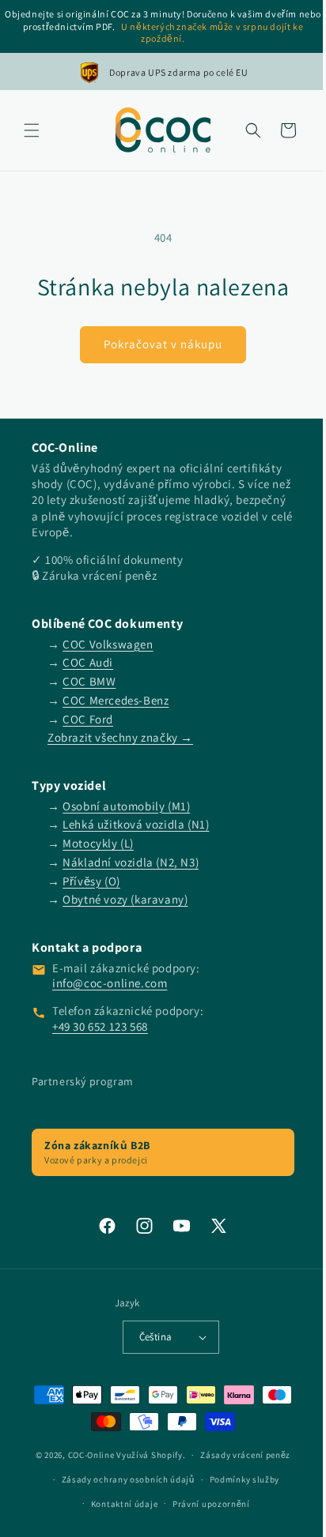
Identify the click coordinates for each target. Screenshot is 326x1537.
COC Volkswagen (108, 644)
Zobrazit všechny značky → (120, 737)
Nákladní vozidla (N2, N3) (131, 862)
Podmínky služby (238, 1479)
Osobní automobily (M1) (126, 806)
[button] (31, 130)
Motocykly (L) (98, 843)
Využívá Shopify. (145, 1454)
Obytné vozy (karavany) (125, 899)
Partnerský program (83, 1081)
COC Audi (88, 662)
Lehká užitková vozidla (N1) (136, 824)
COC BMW (89, 681)
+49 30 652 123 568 (100, 1026)
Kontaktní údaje (118, 1503)
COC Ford (88, 719)
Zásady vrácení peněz (240, 1454)
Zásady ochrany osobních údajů (121, 1479)
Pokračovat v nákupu (157, 343)
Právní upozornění (205, 1503)
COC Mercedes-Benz (116, 700)
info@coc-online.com (109, 982)
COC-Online (85, 1454)
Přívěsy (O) (91, 881)
